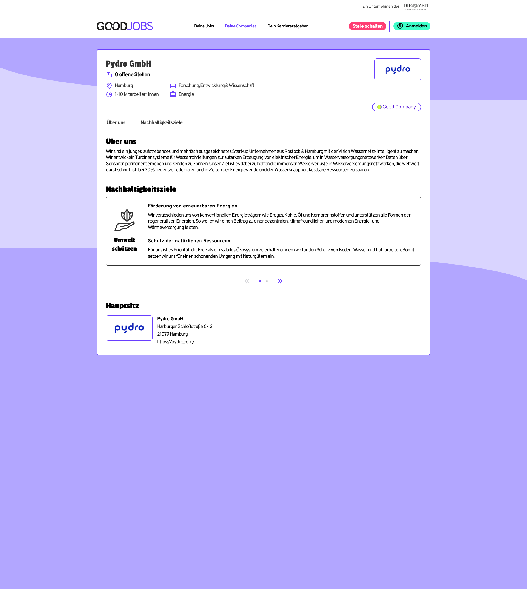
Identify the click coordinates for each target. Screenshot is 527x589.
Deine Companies (240, 26)
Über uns (115, 122)
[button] (260, 281)
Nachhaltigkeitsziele (161, 122)
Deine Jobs (204, 26)
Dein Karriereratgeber (287, 26)
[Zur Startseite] (125, 26)
